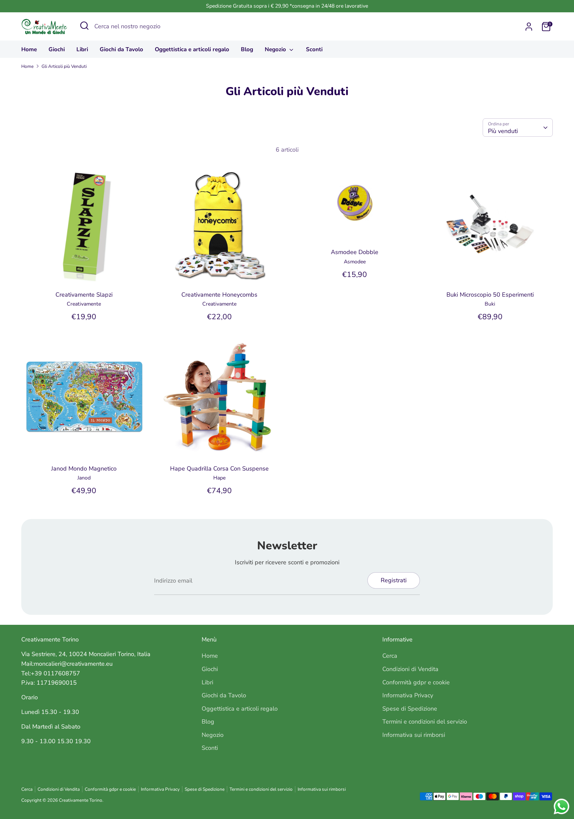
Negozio (276, 49)
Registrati (394, 580)
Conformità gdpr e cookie (416, 682)
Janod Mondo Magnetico (84, 469)
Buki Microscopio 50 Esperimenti (490, 295)
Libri (82, 49)
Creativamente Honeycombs (219, 295)
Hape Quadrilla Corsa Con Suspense (219, 469)
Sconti (314, 49)
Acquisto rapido (84, 275)
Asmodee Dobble (354, 252)
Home (29, 49)
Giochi (56, 49)
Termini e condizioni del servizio (424, 722)
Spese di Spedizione (409, 709)
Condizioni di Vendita (410, 669)
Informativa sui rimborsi (413, 735)
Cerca (389, 656)
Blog (247, 49)
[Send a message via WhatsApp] (561, 806)
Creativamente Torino (80, 800)
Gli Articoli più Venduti (64, 66)
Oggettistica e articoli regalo (192, 49)
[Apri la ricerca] (84, 25)
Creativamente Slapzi (84, 295)
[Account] (528, 26)
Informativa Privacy (407, 695)
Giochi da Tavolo (121, 49)
